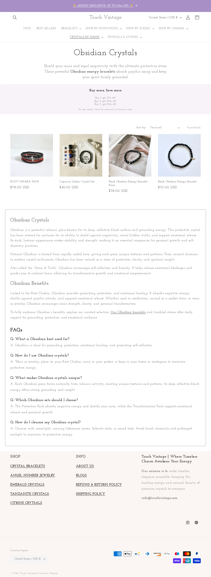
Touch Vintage (28, 573)
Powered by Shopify (47, 573)
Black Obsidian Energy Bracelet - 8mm (129, 183)
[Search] (14, 17)
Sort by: (141, 127)
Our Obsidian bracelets (128, 312)
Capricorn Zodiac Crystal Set (77, 181)
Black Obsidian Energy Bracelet (177, 181)
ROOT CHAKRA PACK (24, 181)
